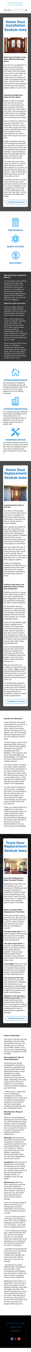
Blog (22, 1323)
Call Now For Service (16, 202)
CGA (12, 1323)
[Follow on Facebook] (12, 1338)
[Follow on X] (15, 1338)
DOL (18, 1323)
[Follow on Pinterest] (19, 1338)
